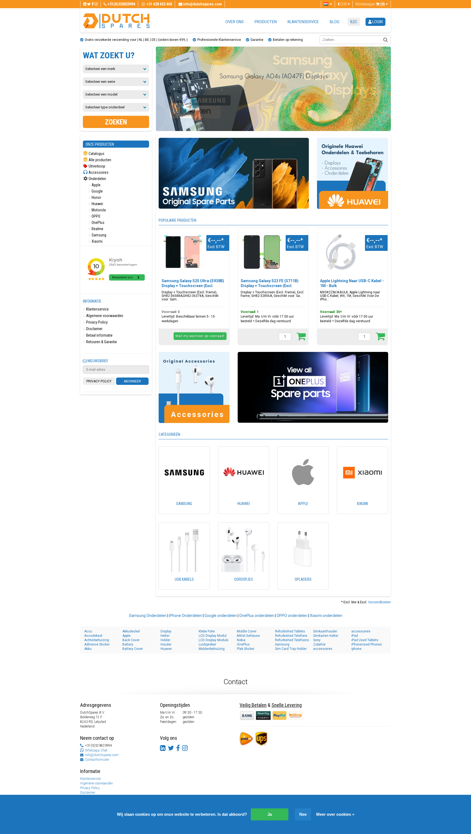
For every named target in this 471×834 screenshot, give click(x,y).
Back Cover (131, 640)
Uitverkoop (96, 166)
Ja (269, 814)
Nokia (241, 640)
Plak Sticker (245, 649)
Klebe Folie (207, 631)
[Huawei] (243, 511)
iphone (356, 649)
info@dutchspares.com (102, 755)
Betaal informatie (99, 335)
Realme (97, 229)
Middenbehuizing (212, 649)
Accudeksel (93, 636)
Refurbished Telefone (291, 636)
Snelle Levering (286, 705)
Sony (317, 640)
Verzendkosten (379, 602)
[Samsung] (184, 511)
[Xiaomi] (362, 511)
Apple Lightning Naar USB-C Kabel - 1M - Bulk (352, 283)
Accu (88, 631)
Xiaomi (96, 241)
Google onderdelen (220, 615)
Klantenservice (303, 22)
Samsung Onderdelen (148, 615)
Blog (334, 22)
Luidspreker (207, 644)
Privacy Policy (96, 322)
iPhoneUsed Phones (366, 644)
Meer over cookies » (335, 814)
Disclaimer (93, 329)
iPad (354, 636)
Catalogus (96, 153)
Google (97, 191)
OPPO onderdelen (292, 615)
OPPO (95, 216)
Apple (96, 185)
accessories (360, 631)
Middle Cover (246, 631)
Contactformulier (97, 760)
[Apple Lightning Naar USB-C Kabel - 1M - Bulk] (341, 252)
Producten (266, 22)
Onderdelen (97, 178)
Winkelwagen (370, 4)
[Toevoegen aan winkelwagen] (301, 336)
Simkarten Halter (325, 636)
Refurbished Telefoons (292, 640)
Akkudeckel (131, 631)
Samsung (98, 235)
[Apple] (303, 511)
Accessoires (98, 172)
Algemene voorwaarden (104, 315)
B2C (353, 22)
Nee (303, 814)
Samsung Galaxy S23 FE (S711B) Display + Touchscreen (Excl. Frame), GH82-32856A (269, 286)
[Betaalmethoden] (264, 715)
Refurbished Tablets (290, 631)
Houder (166, 644)
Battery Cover (132, 649)
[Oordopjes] (243, 587)
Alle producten (99, 160)
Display (166, 631)
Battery (127, 644)
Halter (165, 636)
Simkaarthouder (325, 631)
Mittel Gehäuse (248, 636)
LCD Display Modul (213, 636)
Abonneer (132, 381)
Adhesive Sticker (97, 644)
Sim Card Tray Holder (291, 649)
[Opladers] (303, 587)
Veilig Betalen (253, 705)
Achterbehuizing (96, 640)
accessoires (322, 649)
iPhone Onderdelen (185, 615)
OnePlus (97, 222)
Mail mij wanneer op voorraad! (200, 336)
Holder (165, 640)
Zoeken (116, 122)
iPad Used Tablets (364, 640)
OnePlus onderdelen (256, 615)
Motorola (98, 210)
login (377, 22)
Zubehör (319, 644)
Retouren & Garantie (101, 342)
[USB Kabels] (184, 587)
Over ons (234, 22)
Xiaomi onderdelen (326, 615)
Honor (96, 197)
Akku (88, 649)
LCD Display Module (213, 640)
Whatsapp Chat (96, 750)
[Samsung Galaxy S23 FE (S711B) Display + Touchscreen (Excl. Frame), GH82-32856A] (262, 252)
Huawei (97, 204)
